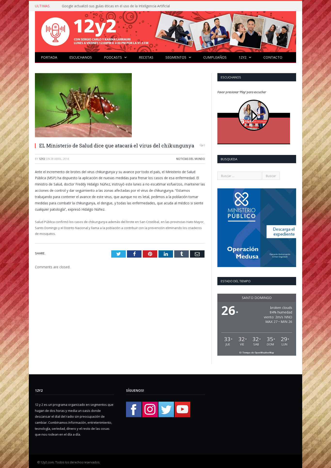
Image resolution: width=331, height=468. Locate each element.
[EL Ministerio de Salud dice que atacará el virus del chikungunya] (120, 105)
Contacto (272, 57)
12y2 (242, 57)
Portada (49, 57)
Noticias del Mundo (190, 159)
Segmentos (176, 57)
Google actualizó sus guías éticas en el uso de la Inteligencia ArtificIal (116, 6)
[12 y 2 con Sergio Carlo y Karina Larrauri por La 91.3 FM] (165, 30)
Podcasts (113, 57)
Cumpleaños (215, 57)
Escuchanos (80, 57)
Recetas (146, 57)
